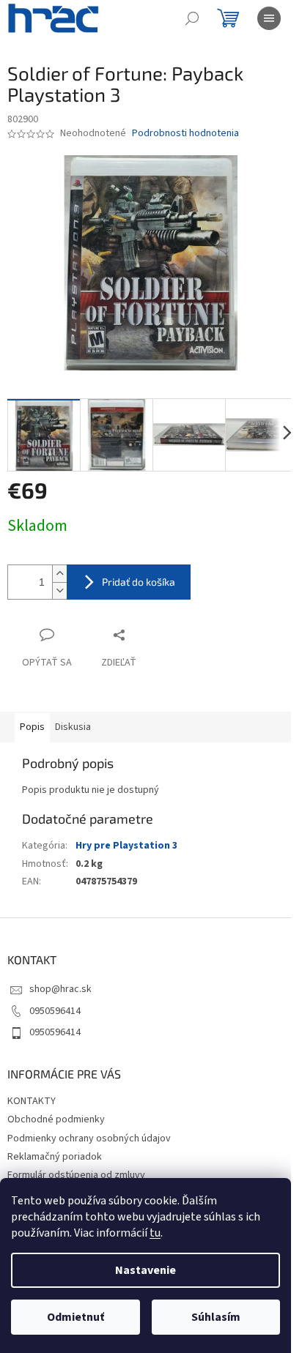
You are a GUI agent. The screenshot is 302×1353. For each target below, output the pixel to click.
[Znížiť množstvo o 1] (59, 590)
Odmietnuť (75, 1317)
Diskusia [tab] (73, 727)
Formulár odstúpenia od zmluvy (76, 1175)
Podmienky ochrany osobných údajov (89, 1138)
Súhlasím (215, 1317)
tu (155, 1233)
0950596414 (55, 1011)
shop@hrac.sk (60, 989)
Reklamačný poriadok (54, 1156)
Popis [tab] (32, 727)
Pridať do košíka (138, 581)
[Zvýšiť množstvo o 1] (59, 573)
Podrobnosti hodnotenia (185, 134)
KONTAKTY (31, 1101)
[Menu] (269, 18)
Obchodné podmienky (56, 1119)
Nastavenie (145, 1270)
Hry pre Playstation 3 (126, 845)
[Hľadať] (192, 18)
